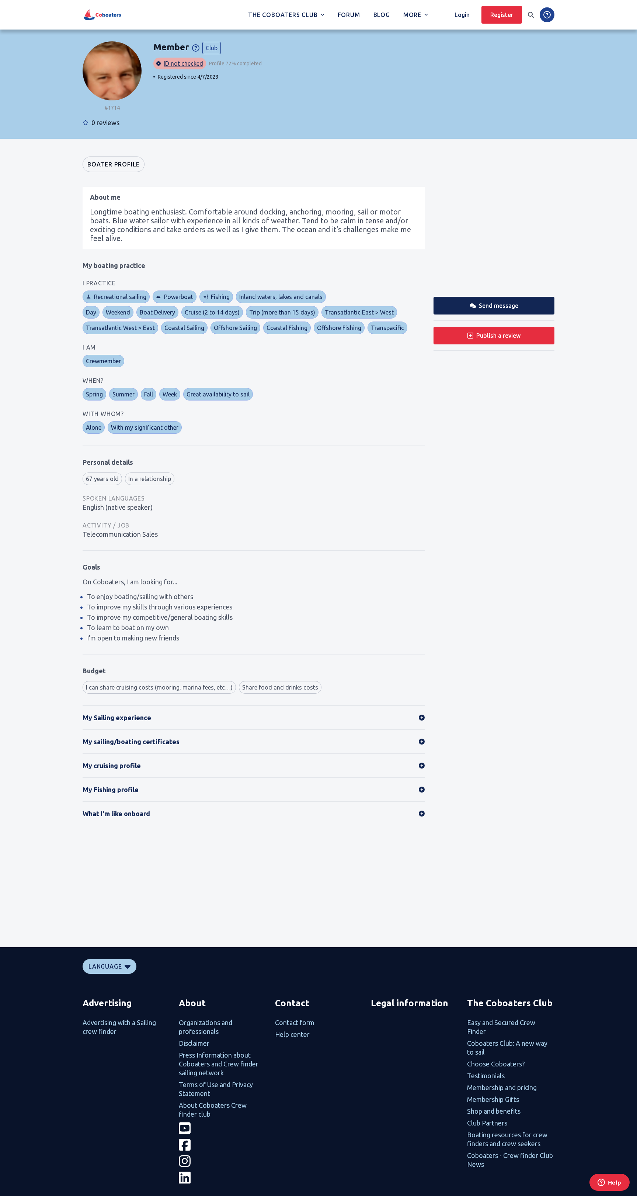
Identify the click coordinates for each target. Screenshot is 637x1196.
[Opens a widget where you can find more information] (609, 1183)
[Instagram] (222, 1161)
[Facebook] (222, 1145)
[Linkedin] (222, 1178)
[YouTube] (222, 1128)
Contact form (294, 1022)
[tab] (114, 164)
